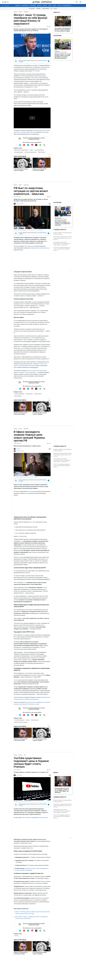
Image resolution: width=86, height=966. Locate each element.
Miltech (55, 8)
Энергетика (26, 184)
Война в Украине (17, 395)
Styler (59, 5)
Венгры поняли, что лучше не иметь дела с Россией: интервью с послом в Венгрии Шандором (63, 56)
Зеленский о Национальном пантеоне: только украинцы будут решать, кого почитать (62, 238)
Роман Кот (57, 51)
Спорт (50, 5)
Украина (27, 720)
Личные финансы (45, 8)
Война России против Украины (20, 722)
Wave (54, 5)
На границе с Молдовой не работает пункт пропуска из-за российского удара (63, 30)
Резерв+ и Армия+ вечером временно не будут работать (62, 233)
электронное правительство (31, 152)
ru (8, 2)
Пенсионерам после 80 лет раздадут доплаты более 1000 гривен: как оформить (62, 790)
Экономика (38, 8)
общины (31, 150)
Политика (33, 5)
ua (3, 2)
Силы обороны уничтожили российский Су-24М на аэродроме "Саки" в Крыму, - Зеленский (61, 244)
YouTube (16, 935)
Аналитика (25, 5)
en (5, 2)
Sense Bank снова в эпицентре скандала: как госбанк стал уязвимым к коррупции (63, 223)
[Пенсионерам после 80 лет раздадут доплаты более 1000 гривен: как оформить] (63, 781)
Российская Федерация (19, 393)
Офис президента (34, 720)
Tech (51, 8)
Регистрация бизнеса (39, 150)
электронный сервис (18, 152)
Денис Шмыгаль (29, 393)
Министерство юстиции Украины (21, 150)
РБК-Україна (36, 71)
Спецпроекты (67, 5)
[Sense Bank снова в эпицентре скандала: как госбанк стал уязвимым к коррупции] (63, 211)
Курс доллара (32, 8)
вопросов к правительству (40, 248)
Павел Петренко (41, 152)
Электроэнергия (37, 393)
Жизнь (45, 5)
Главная (15, 11)
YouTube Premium (43, 817)
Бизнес (39, 5)
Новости (17, 5)
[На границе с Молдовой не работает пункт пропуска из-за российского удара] (63, 21)
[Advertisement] (32, 261)
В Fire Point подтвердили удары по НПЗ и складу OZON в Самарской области (61, 249)
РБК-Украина (28, 246)
